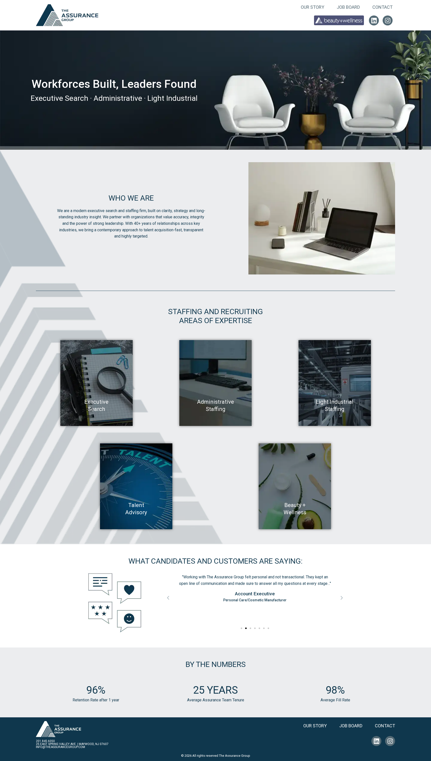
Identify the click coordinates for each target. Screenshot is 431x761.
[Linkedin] (374, 20)
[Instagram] (388, 20)
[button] (168, 597)
